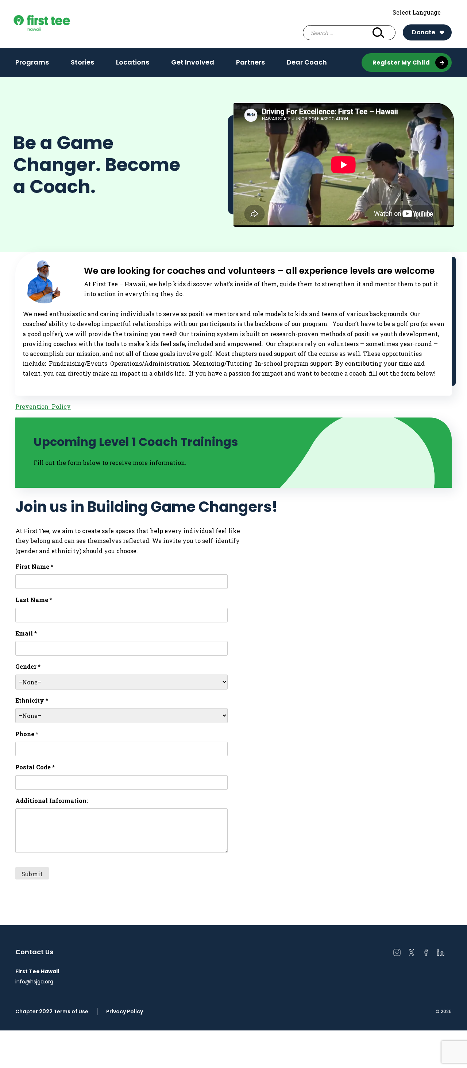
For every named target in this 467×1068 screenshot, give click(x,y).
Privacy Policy (124, 1011)
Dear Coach (307, 62)
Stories (82, 62)
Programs (32, 62)
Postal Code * (35, 767)
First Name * (34, 566)
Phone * (26, 734)
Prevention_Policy (43, 406)
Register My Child (401, 62)
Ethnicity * (31, 700)
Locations (132, 62)
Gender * (27, 666)
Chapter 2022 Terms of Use (51, 1011)
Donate (423, 32)
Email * (26, 633)
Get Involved (192, 62)
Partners (250, 62)
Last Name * (33, 599)
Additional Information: (51, 800)
